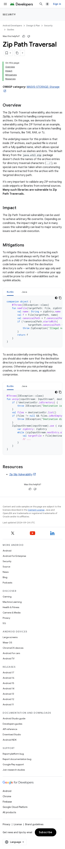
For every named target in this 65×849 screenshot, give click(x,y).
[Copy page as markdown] (17, 53)
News (5, 571)
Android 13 (8, 693)
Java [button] (24, 291)
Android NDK (9, 739)
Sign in (57, 3)
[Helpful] (23, 36)
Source (6, 566)
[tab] (10, 292)
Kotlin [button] (10, 291)
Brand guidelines (34, 824)
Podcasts (7, 582)
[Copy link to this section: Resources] (26, 467)
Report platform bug (13, 753)
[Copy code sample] (60, 298)
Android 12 (8, 699)
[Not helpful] (28, 36)
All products (9, 812)
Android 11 (8, 704)
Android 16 (8, 677)
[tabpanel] (32, 321)
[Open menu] (5, 4)
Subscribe (45, 832)
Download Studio (12, 734)
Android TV (8, 658)
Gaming (7, 596)
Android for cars (11, 653)
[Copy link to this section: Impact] (19, 208)
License (18, 824)
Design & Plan (33, 25)
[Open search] (41, 4)
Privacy (6, 617)
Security (9, 14)
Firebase (7, 801)
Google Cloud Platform (15, 807)
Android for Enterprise (14, 555)
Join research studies (14, 769)
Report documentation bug (17, 759)
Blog (5, 577)
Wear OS (7, 642)
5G (4, 623)
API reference (10, 729)
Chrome (7, 796)
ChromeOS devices (13, 647)
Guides (10, 29)
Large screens (10, 637)
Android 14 (8, 688)
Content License (36, 510)
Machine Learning (12, 601)
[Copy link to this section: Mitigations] (27, 245)
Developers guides (12, 723)
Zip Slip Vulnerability (20, 474)
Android (7, 550)
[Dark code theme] (56, 298)
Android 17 (8, 672)
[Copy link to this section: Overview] (24, 106)
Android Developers (12, 25)
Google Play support (13, 764)
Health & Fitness (11, 607)
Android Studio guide (14, 718)
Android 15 (8, 683)
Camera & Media (11, 612)
